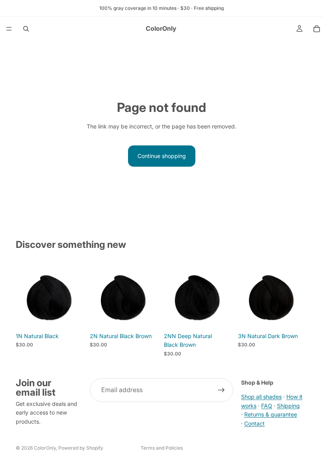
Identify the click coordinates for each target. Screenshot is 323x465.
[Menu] (9, 29)
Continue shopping (161, 156)
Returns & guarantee (270, 414)
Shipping (288, 405)
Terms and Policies (162, 448)
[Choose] (73, 316)
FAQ (266, 405)
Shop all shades (261, 397)
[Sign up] (221, 390)
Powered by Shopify (80, 448)
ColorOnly (45, 448)
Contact (254, 423)
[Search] (26, 28)
